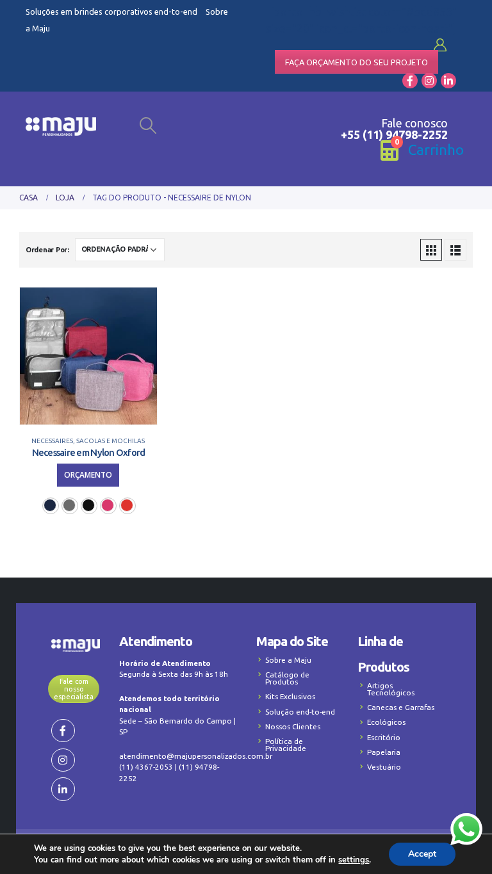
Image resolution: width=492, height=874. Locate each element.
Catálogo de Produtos (287, 678)
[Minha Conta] (440, 44)
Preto (88, 505)
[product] (88, 356)
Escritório (383, 737)
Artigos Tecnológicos (390, 689)
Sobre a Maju (288, 660)
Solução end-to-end (300, 712)
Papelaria (383, 752)
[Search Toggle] (148, 125)
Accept (422, 854)
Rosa (107, 505)
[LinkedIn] (448, 80)
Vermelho (126, 505)
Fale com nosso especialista (74, 688)
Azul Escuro (50, 505)
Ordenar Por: (47, 250)
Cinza (69, 505)
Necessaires (52, 440)
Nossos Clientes (292, 726)
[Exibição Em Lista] (455, 250)
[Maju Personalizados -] (61, 126)
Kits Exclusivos (290, 696)
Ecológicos (386, 722)
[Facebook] (410, 80)
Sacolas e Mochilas (110, 440)
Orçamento (88, 474)
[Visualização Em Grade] (431, 250)
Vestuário (384, 767)
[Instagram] (429, 80)
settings (353, 860)
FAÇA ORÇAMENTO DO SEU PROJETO (356, 62)
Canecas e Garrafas (400, 707)
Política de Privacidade (285, 744)
